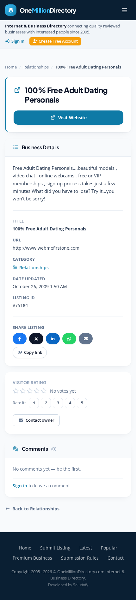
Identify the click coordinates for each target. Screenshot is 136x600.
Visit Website (72, 118)
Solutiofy (80, 584)
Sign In (17, 41)
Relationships (36, 67)
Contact (116, 558)
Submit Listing (55, 548)
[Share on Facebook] (20, 338)
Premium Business (32, 558)
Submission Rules (80, 558)
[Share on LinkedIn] (53, 338)
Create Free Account (58, 41)
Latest (85, 548)
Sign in (20, 486)
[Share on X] (36, 338)
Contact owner (40, 420)
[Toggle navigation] (124, 10)
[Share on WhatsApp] (69, 338)
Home (11, 67)
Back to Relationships (35, 509)
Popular (109, 548)
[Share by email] (86, 338)
